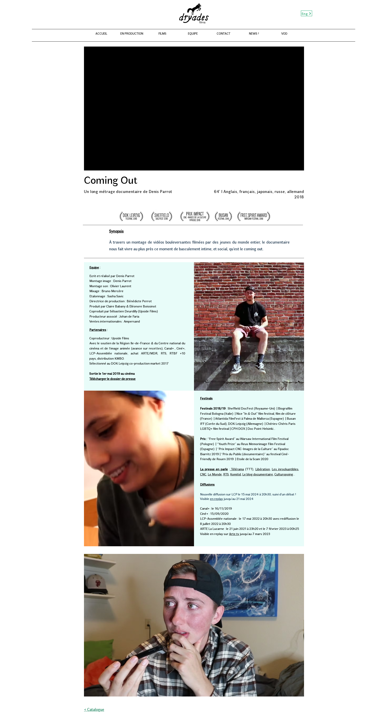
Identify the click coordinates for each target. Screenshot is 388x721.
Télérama (237, 469)
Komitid (235, 474)
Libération (262, 469)
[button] (194, 625)
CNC (203, 474)
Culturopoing (283, 474)
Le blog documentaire (257, 474)
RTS (226, 474)
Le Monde (215, 474)
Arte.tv (234, 533)
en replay (216, 498)
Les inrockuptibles (285, 469)
